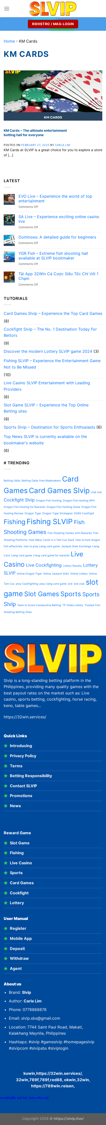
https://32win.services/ (59, 1073)
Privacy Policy (23, 755)
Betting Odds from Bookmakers (41, 480)
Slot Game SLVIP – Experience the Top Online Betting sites (46, 408)
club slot (96, 492)
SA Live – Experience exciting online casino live (58, 219)
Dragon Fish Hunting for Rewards (24, 507)
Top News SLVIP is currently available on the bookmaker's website (45, 439)
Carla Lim (62, 145)
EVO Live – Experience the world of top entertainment (55, 198)
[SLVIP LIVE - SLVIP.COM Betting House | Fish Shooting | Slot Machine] (53, 8)
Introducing (21, 745)
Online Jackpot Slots (56, 573)
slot (70, 583)
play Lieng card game (53, 583)
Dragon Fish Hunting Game (63, 507)
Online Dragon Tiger (29, 573)
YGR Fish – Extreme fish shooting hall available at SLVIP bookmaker (53, 255)
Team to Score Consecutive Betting (39, 605)
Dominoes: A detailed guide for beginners (57, 237)
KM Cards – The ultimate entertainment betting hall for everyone (35, 133)
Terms (16, 765)
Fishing (14, 522)
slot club (79, 583)
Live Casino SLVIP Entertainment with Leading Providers (47, 386)
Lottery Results (72, 565)
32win (83, 1079)
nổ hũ (22, 1098)
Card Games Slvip (59, 490)
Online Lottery (79, 573)
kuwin (29, 1073)
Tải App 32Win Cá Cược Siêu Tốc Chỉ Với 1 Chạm (58, 276)
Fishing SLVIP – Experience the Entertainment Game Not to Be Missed (52, 364)
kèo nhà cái (39, 1098)
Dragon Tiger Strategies (57, 513)
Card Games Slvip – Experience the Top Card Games (53, 313)
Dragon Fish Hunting (49, 500)
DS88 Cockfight (84, 513)
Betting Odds (12, 480)
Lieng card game (21, 555)
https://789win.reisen (52, 1085)
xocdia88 (7, 1098)
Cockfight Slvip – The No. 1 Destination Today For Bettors (50, 332)
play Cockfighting (27, 583)
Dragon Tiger (33, 513)
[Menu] (7, 8)
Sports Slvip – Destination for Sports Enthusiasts (49, 427)
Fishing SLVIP (50, 521)
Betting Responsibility (31, 775)
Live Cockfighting (44, 565)
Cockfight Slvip (19, 499)
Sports (70, 594)
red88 (56, 1079)
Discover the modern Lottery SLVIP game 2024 (48, 351)
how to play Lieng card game (42, 546)
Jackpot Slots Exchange (76, 546)
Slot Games (41, 594)
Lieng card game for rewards (51, 555)
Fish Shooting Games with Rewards (70, 533)
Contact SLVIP (23, 785)
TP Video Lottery (72, 605)
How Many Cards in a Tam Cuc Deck (51, 540)
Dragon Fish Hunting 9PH (79, 500)
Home (9, 41)
